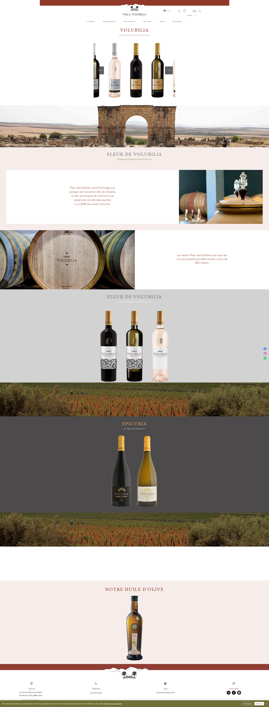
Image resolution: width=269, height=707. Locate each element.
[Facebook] (265, 349)
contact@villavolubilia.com (165, 692)
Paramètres (247, 704)
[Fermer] (266, 703)
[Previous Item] (100, 70)
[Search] (179, 11)
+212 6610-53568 (96, 693)
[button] (184, 10)
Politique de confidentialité (112, 704)
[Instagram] (265, 353)
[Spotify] (265, 358)
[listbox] (192, 15)
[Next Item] (169, 70)
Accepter (259, 704)
